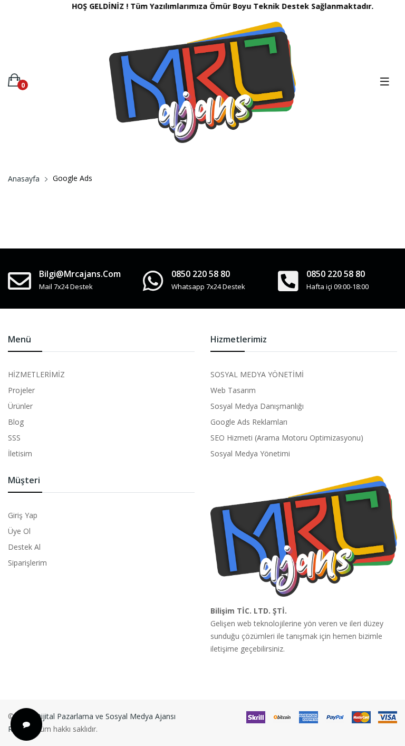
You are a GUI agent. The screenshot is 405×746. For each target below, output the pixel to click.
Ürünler (20, 406)
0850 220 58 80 (200, 274)
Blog (16, 422)
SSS (14, 438)
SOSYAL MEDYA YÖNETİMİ (257, 374)
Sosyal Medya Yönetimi (250, 453)
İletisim (20, 453)
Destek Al (24, 547)
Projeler (21, 390)
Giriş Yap (22, 515)
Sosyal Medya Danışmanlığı (257, 406)
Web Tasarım (233, 390)
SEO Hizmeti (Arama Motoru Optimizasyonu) (286, 438)
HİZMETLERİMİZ (36, 374)
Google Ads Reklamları (248, 422)
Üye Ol (19, 531)
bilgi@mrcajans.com (80, 274)
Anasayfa (24, 179)
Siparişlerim (27, 563)
